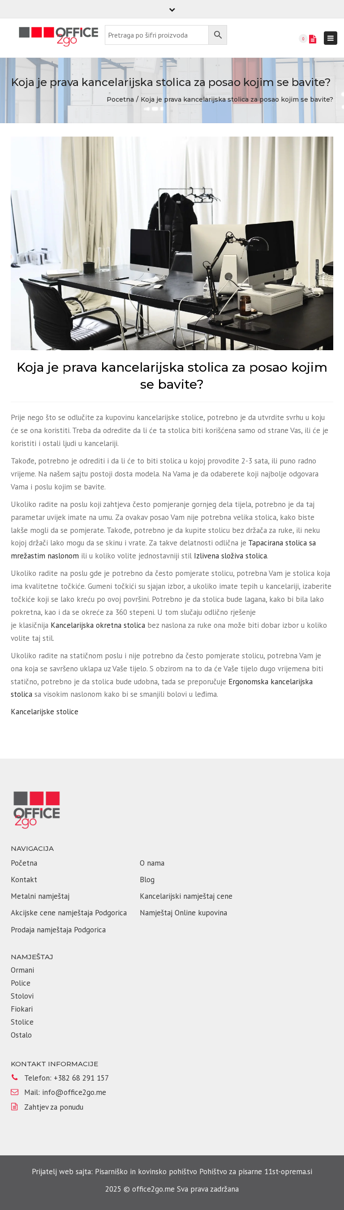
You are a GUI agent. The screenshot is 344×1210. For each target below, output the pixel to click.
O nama (152, 863)
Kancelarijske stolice (44, 712)
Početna (24, 863)
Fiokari (22, 1009)
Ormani (23, 970)
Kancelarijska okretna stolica (98, 625)
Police (20, 983)
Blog (147, 879)
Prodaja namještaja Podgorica (58, 930)
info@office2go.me (74, 1092)
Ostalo (21, 1035)
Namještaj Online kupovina (183, 913)
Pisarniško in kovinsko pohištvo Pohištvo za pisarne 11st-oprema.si (203, 1171)
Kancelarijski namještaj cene (186, 896)
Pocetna (120, 99)
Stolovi (22, 996)
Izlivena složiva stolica (230, 556)
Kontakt (24, 879)
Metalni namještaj (40, 896)
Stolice (22, 1022)
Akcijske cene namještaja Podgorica (69, 913)
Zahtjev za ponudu (53, 1107)
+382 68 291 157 (81, 1078)
